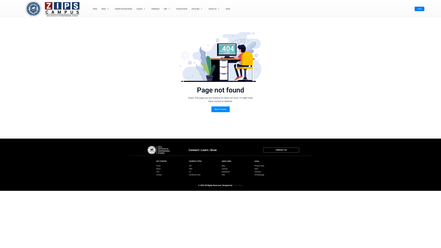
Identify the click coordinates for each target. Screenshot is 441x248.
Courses (139, 9)
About (103, 9)
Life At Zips (195, 9)
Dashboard (155, 9)
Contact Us (212, 9)
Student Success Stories (123, 9)
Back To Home (220, 109)
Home (95, 9)
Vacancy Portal (181, 9)
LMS (165, 9)
